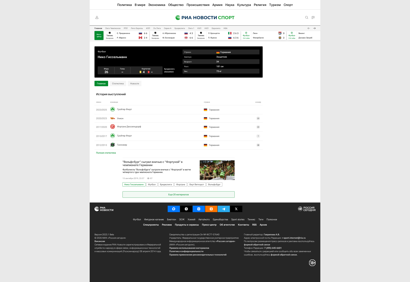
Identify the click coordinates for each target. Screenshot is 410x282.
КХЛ (199, 28)
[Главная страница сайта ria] (194, 18)
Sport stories (237, 219)
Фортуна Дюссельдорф (129, 126)
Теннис (251, 219)
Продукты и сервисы (187, 224)
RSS (254, 224)
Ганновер (122, 144)
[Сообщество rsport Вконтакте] (199, 209)
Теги (260, 219)
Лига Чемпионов (113, 28)
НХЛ (207, 28)
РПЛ (126, 28)
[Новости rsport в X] (236, 209)
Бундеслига (180, 28)
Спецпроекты (151, 224)
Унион (120, 118)
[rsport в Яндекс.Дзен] (186, 209)
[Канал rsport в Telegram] (224, 209)
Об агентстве (227, 224)
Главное (98, 28)
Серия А (167, 28)
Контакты (243, 224)
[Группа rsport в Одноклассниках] (211, 209)
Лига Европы (137, 28)
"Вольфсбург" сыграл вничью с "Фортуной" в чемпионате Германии (153, 163)
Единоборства (220, 219)
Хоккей (191, 219)
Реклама (167, 224)
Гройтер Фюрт (124, 109)
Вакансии (99, 241)
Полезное (271, 219)
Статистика (118, 83)
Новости (134, 83)
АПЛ (148, 28)
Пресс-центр (209, 224)
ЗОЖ (181, 219)
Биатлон (171, 219)
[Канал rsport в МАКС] (174, 209)
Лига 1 (191, 28)
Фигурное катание (154, 219)
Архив (263, 224)
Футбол (102, 51)
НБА (225, 28)
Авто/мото (204, 219)
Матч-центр (99, 35)
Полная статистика (106, 152)
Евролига (216, 28)
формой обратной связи (257, 244)
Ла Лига (157, 28)
